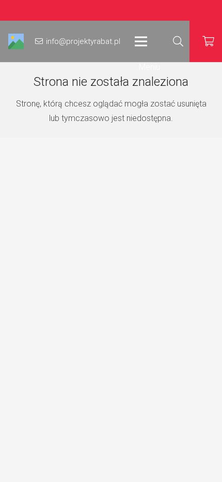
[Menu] (147, 41)
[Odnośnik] (16, 41)
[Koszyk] (208, 41)
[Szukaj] (178, 41)
